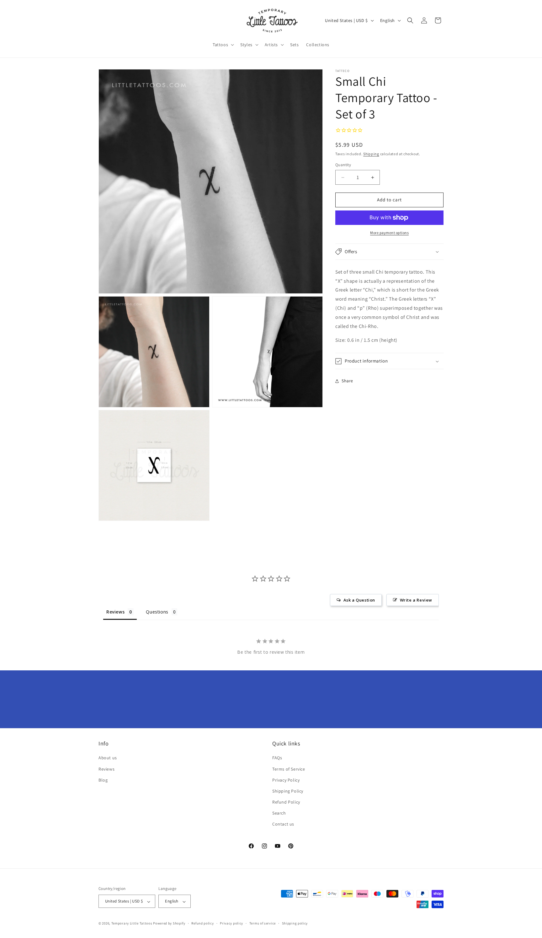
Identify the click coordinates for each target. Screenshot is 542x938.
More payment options (389, 232)
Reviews (106, 769)
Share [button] (347, 381)
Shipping (371, 154)
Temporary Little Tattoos (131, 923)
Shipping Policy (287, 791)
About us (107, 758)
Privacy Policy (286, 780)
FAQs (277, 758)
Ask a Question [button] (359, 600)
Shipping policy (295, 923)
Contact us (283, 824)
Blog (103, 780)
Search (279, 813)
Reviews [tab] (115, 612)
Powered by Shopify (169, 923)
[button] (222, 44)
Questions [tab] (157, 612)
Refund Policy (286, 802)
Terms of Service (288, 769)
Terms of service (262, 923)
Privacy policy (231, 923)
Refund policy (202, 923)
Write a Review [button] (416, 600)
